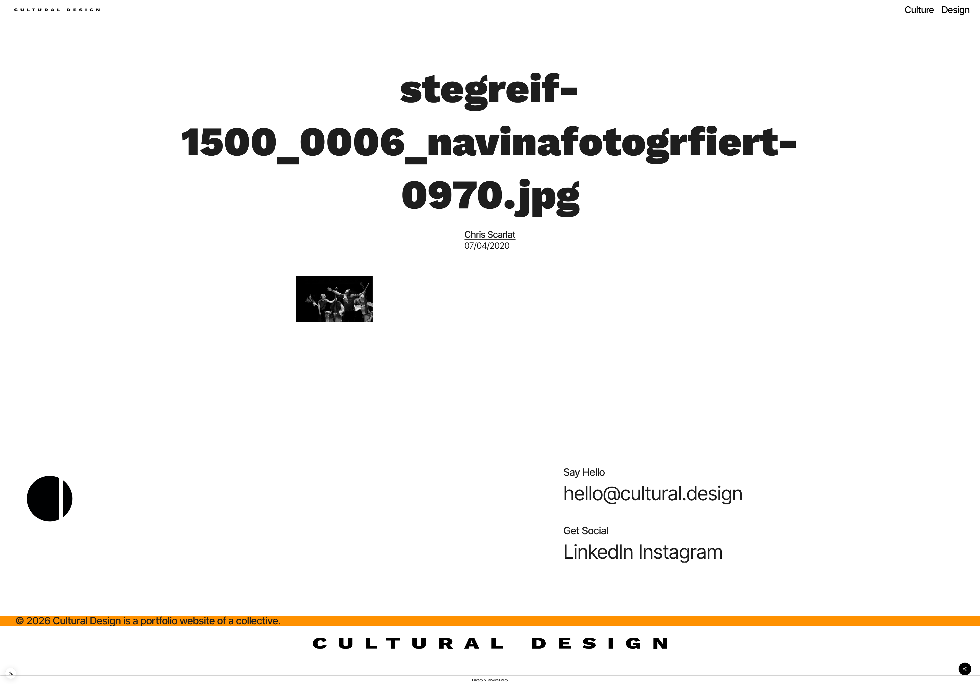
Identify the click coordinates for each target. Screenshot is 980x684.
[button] (653, 493)
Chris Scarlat (490, 234)
